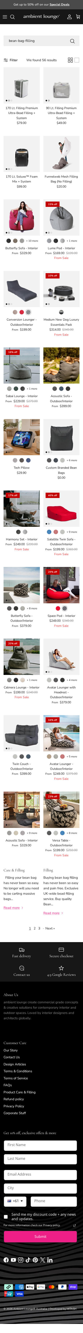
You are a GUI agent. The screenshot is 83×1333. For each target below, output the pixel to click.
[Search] (14, 17)
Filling (48, 870)
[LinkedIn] (49, 1261)
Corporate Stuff (15, 1113)
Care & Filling (14, 870)
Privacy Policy (14, 1106)
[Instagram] (20, 1261)
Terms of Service (16, 1078)
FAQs (8, 1085)
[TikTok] (28, 1261)
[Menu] (5, 17)
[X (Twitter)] (42, 1261)
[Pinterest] (35, 1261)
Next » (50, 928)
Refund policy (14, 1099)
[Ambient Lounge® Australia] (42, 17)
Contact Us (12, 1057)
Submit (40, 1236)
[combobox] (15, 1201)
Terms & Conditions (18, 1071)
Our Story (11, 1050)
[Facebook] (6, 1261)
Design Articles (15, 1064)
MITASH (71, 1309)
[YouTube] (13, 1261)
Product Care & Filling (20, 1092)
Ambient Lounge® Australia (30, 1309)
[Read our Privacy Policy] (74, 1225)
